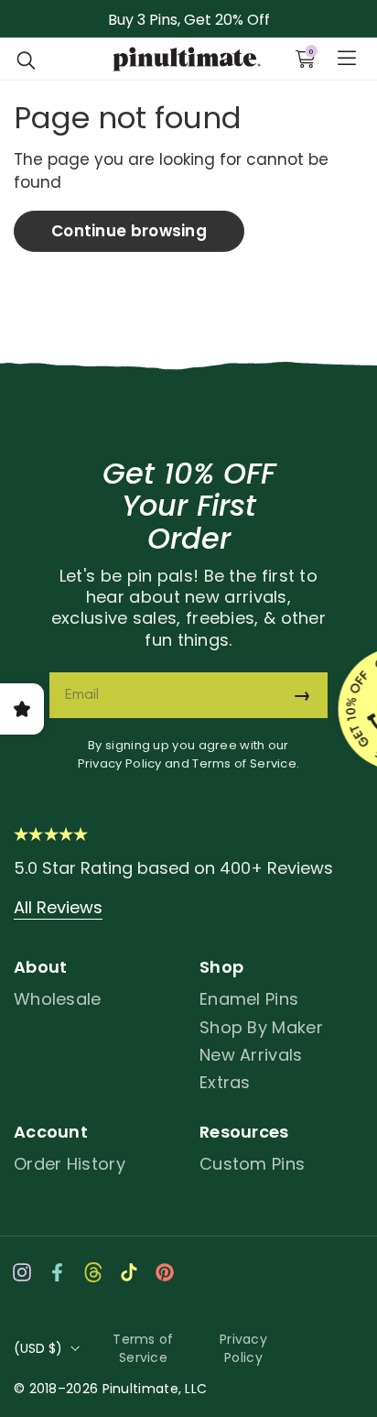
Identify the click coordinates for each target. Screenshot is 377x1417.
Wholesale (58, 998)
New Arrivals (251, 1054)
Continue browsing (129, 231)
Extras (225, 1082)
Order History (69, 1163)
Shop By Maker (261, 1027)
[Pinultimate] (186, 59)
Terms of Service (244, 763)
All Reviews (58, 907)
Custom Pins (252, 1163)
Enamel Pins (248, 998)
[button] (26, 58)
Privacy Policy (120, 763)
